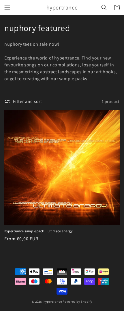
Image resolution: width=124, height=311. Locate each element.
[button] (7, 7)
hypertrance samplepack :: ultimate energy (38, 231)
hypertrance (53, 302)
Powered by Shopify (77, 302)
